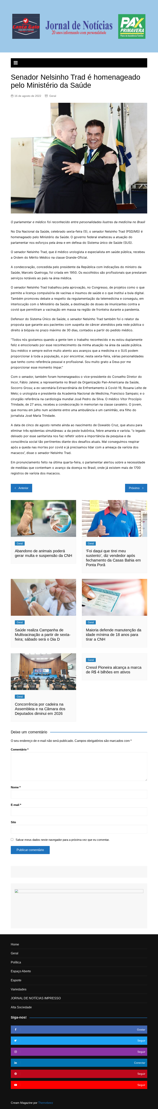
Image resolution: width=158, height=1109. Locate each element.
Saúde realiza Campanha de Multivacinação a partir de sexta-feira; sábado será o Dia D (43, 634)
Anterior (23, 488)
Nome (16, 787)
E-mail (16, 804)
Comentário (20, 749)
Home (15, 944)
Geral (52, 95)
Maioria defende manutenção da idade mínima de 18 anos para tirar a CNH (113, 634)
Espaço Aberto (21, 971)
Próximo (134, 488)
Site (13, 822)
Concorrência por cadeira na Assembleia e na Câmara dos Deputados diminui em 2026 (40, 709)
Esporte (16, 980)
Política (16, 962)
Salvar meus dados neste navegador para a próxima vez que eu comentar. (62, 839)
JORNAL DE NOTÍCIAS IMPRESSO (36, 998)
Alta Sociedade (21, 1007)
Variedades (18, 989)
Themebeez (45, 1102)
